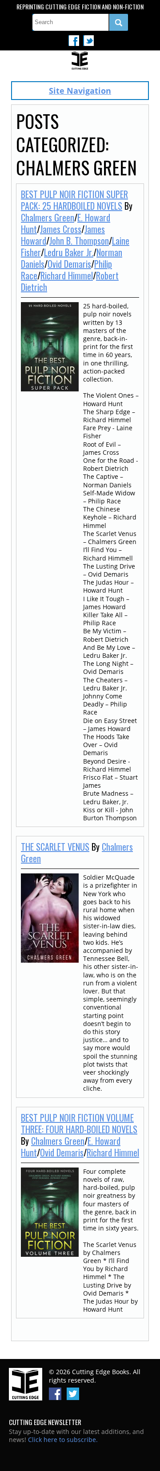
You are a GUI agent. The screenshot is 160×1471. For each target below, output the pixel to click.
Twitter (88, 40)
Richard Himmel (66, 275)
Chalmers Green (47, 217)
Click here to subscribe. (63, 1439)
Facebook (73, 40)
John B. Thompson (79, 240)
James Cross (60, 229)
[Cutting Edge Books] (80, 61)
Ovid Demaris (69, 263)
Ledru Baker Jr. (68, 252)
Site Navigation (80, 90)
